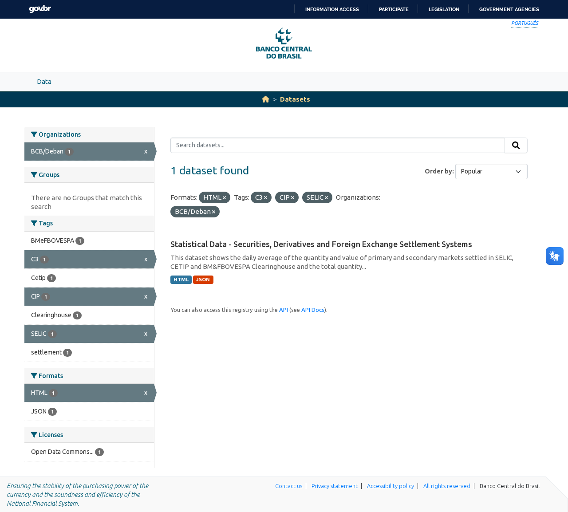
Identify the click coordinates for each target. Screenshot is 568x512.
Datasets (295, 99)
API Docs (312, 310)
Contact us (288, 486)
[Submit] (516, 146)
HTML (181, 279)
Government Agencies (509, 9)
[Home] (265, 99)
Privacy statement (335, 486)
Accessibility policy (390, 486)
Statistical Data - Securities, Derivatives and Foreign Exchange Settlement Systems (321, 244)
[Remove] (224, 198)
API (283, 310)
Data (44, 81)
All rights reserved (446, 486)
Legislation (444, 9)
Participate (394, 9)
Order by (438, 171)
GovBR (40, 9)
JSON (203, 279)
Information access (332, 9)
